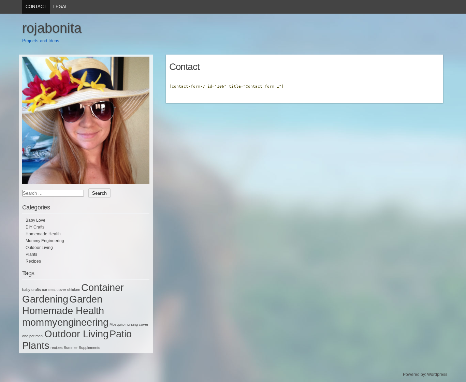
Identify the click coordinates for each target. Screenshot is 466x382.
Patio (121, 333)
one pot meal (32, 336)
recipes (56, 348)
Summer (71, 348)
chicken (73, 290)
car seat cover (54, 290)
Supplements (89, 348)
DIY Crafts (35, 227)
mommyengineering (65, 322)
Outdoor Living (39, 247)
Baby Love (35, 220)
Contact (36, 6)
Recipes (33, 261)
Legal (60, 6)
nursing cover (137, 324)
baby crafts (31, 290)
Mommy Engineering (45, 240)
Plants (31, 254)
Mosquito (117, 324)
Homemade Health (43, 234)
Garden (85, 299)
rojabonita (52, 27)
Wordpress (437, 374)
